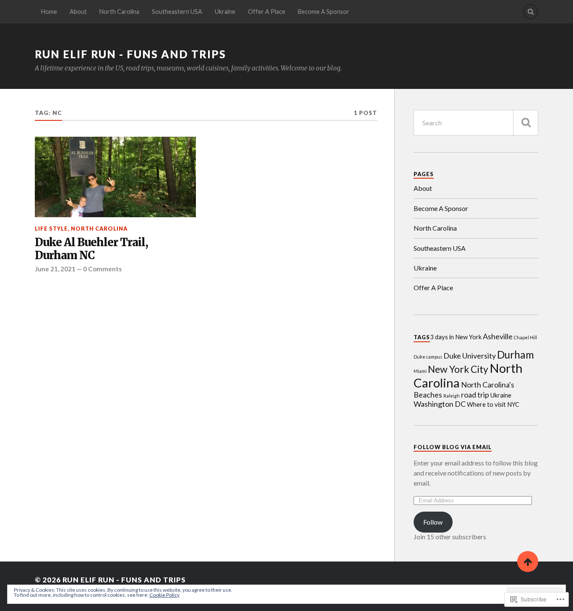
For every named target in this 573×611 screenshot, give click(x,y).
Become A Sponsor (323, 11)
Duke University (469, 355)
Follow (433, 522)
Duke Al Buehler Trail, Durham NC (91, 249)
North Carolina (119, 11)
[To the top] (527, 561)
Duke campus (428, 356)
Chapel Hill (525, 337)
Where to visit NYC (493, 404)
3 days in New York (456, 337)
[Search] (530, 11)
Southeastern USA (177, 11)
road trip (475, 394)
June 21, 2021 (55, 269)
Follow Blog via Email (453, 447)
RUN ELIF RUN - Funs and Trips (130, 54)
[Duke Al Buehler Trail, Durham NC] (115, 177)
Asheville (498, 336)
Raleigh (451, 395)
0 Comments (102, 269)
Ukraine (225, 11)
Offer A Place (266, 11)
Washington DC (440, 403)
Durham (515, 354)
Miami (420, 371)
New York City (458, 369)
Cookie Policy (164, 595)
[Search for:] (476, 122)
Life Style (51, 228)
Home (49, 11)
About (78, 11)
